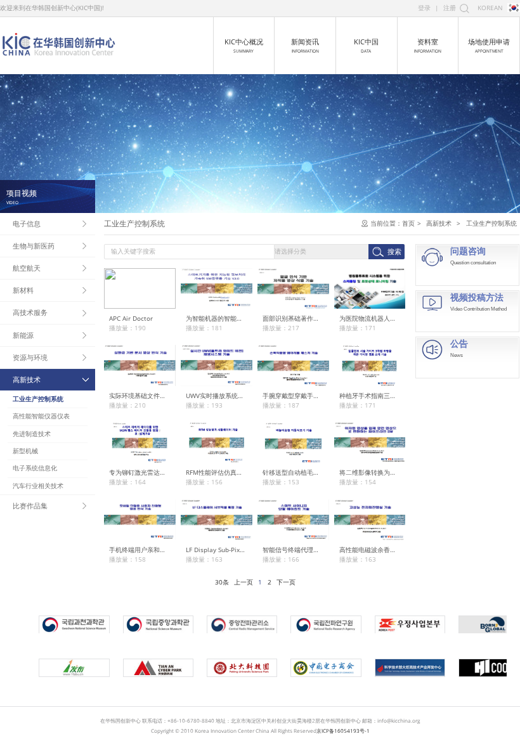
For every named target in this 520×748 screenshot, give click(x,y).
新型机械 (25, 451)
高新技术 (27, 379)
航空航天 (27, 268)
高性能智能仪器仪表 (41, 416)
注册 (449, 8)
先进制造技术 (32, 434)
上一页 (243, 582)
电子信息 (27, 223)
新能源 (23, 335)
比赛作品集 (30, 505)
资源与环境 (30, 357)
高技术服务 (30, 312)
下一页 (286, 582)
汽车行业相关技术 (38, 486)
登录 (424, 8)
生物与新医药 (34, 245)
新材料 (23, 290)
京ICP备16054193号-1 (343, 730)
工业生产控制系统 (38, 399)
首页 (408, 223)
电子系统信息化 (35, 468)
